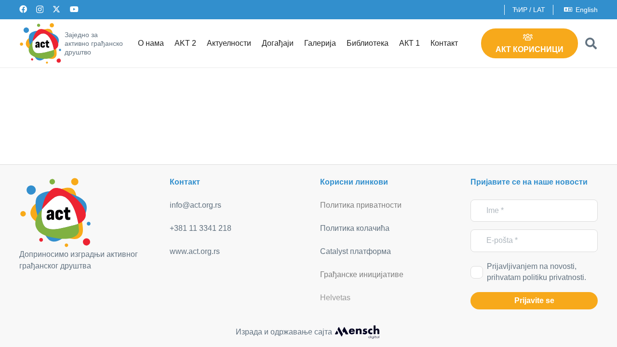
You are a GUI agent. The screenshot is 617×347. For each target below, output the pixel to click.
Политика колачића (354, 228)
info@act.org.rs (195, 205)
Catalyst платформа (355, 251)
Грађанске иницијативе (361, 274)
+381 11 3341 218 (200, 228)
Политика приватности (361, 205)
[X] (56, 9)
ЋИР (519, 9)
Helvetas (335, 298)
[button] (591, 43)
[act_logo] (40, 43)
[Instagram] (39, 9)
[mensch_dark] (357, 332)
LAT (539, 9)
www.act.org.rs (195, 251)
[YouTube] (74, 9)
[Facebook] (23, 9)
